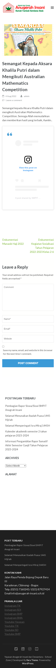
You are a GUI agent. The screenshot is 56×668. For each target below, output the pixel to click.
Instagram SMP (13, 613)
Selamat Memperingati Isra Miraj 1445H (27, 425)
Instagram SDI (12, 609)
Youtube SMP (12, 634)
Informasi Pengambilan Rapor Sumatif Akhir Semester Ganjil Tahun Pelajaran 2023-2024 (26, 445)
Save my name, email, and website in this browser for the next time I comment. (28, 352)
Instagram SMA (13, 617)
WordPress (27, 663)
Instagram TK (12, 605)
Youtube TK (11, 626)
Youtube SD (11, 630)
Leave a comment (14, 100)
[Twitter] (16, 649)
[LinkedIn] (22, 649)
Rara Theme (32, 660)
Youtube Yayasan (14, 621)
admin (26, 96)
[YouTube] (36, 649)
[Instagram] (29, 649)
